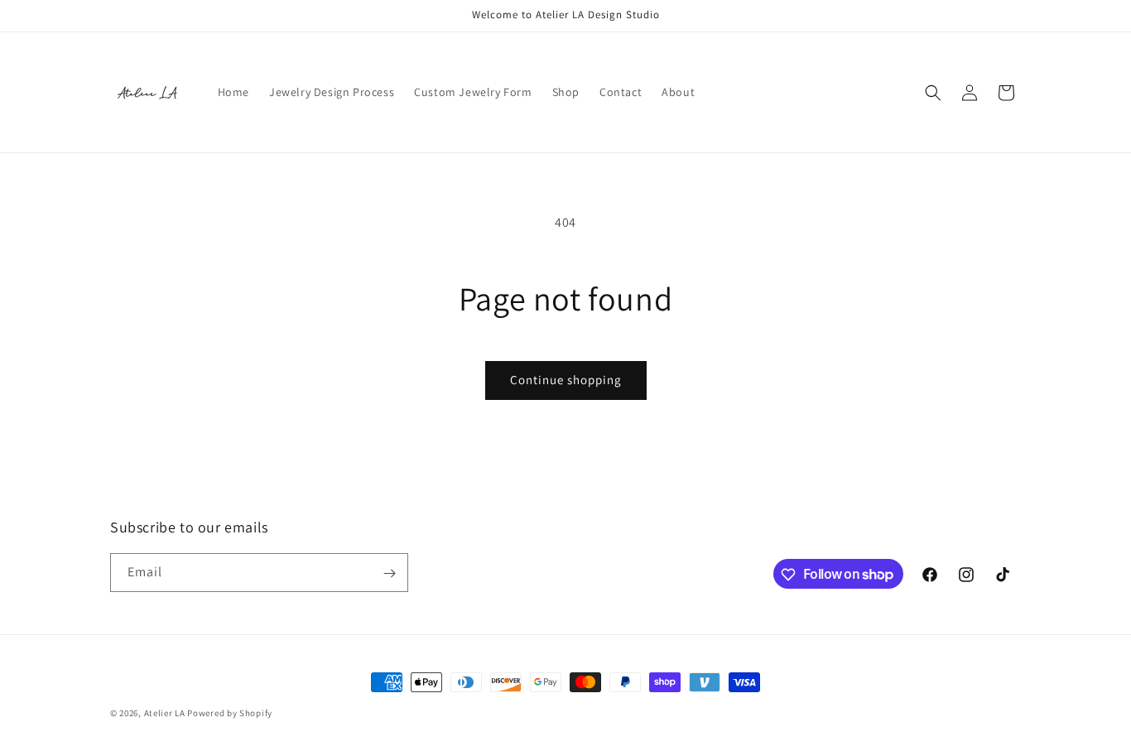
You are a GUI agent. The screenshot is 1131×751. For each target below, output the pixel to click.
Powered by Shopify (229, 713)
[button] (933, 93)
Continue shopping (566, 380)
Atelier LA (164, 713)
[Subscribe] (389, 573)
